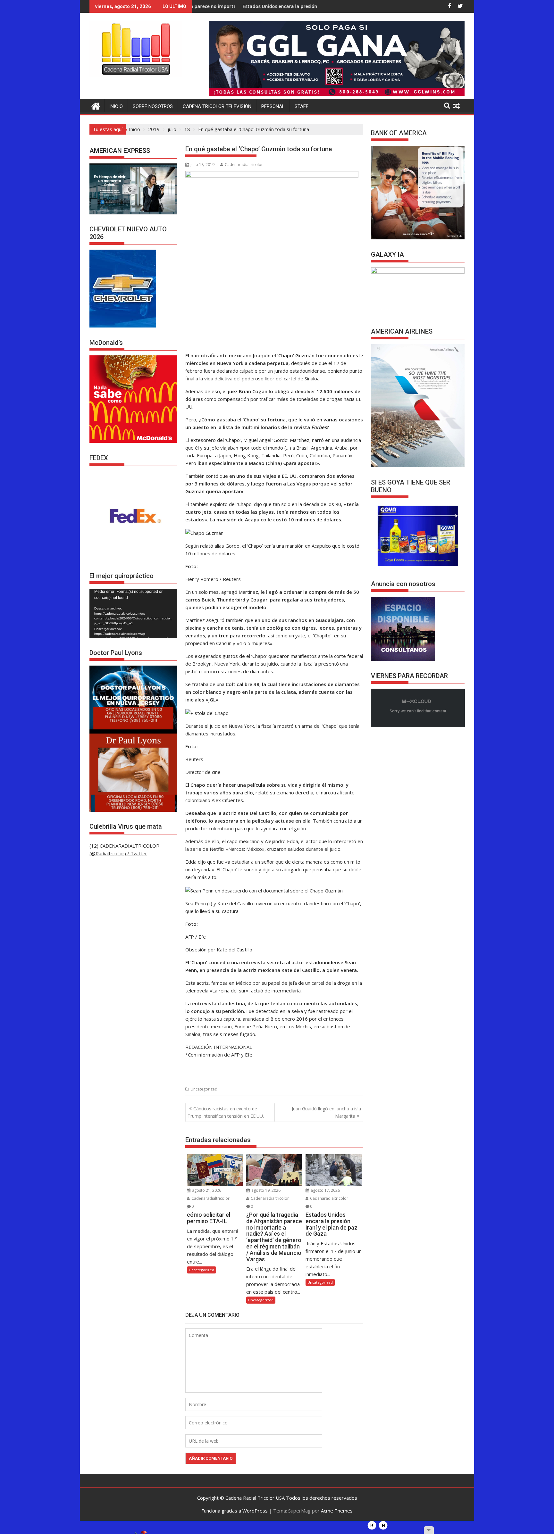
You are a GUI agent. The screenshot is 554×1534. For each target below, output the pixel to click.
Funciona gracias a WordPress (234, 1510)
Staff (301, 106)
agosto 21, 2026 (206, 1190)
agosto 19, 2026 (265, 1190)
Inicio (116, 106)
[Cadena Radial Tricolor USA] (95, 105)
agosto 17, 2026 (325, 1190)
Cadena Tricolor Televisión (217, 106)
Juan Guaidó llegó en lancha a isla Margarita (326, 1112)
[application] (133, 613)
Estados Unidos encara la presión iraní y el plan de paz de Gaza (244, 6)
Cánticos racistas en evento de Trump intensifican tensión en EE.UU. (226, 1112)
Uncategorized (203, 1089)
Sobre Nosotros (153, 106)
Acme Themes (337, 1510)
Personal (273, 106)
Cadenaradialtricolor (244, 164)
